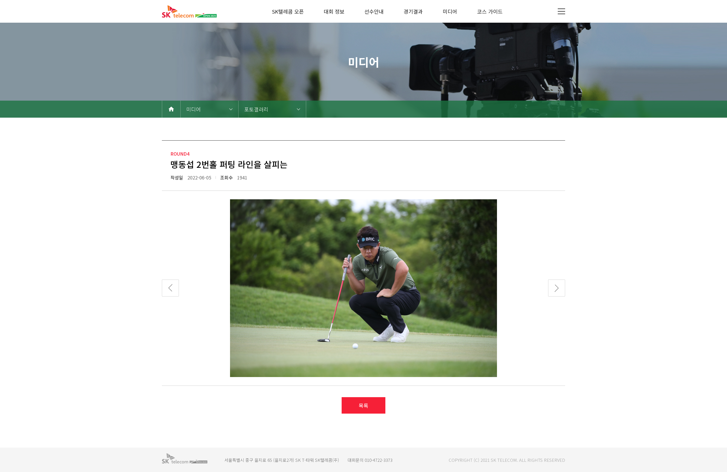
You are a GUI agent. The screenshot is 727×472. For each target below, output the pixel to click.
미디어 (450, 11)
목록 (363, 405)
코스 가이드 (490, 11)
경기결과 (413, 11)
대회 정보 (334, 11)
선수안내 (374, 11)
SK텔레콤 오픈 (288, 11)
